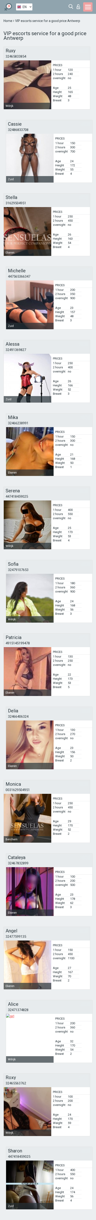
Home (8, 21)
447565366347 (19, 276)
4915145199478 (18, 643)
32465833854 (16, 56)
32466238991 (18, 423)
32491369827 (16, 350)
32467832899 (18, 863)
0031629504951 (18, 790)
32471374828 (18, 1010)
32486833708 (18, 130)
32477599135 (16, 936)
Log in (79, 5)
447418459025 (17, 496)
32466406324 (18, 716)
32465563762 (16, 1083)
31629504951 (16, 203)
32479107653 (18, 570)
